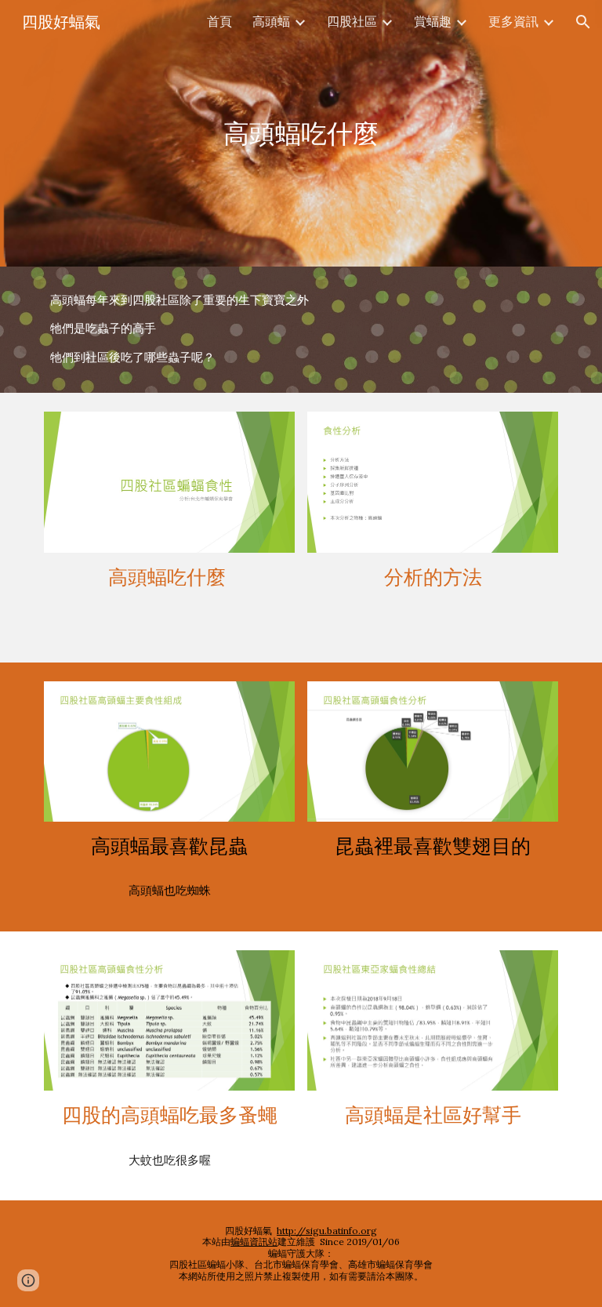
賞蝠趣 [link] (433, 21)
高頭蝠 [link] (271, 21)
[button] (583, 22)
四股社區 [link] (352, 21)
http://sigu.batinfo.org (327, 1230)
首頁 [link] (219, 21)
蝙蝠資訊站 (253, 1241)
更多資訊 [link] (513, 21)
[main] (301, 133)
